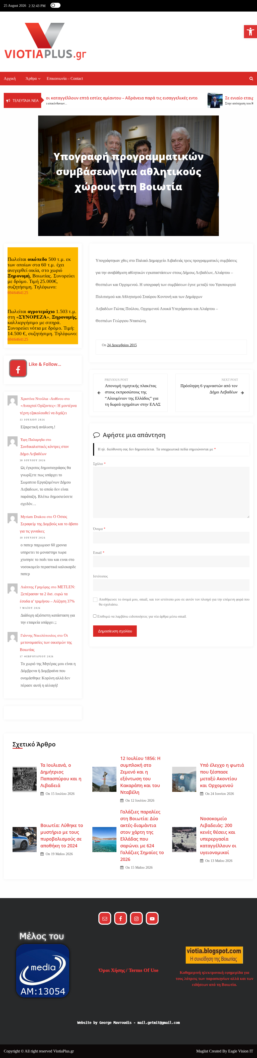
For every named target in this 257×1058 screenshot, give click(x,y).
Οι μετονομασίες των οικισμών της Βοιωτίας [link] (46, 642)
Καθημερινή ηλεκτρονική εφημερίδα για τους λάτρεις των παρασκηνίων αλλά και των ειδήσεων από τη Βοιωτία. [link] (214, 978)
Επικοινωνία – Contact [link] (65, 78)
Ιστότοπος (100, 576)
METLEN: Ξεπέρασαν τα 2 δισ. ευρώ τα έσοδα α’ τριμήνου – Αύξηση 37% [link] (47, 594)
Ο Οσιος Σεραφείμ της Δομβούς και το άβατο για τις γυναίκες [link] (49, 523)
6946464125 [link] (18, 292)
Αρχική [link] (10, 78)
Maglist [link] (202, 1051)
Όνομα (99, 529)
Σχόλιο (99, 464)
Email (98, 553)
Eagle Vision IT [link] (240, 1051)
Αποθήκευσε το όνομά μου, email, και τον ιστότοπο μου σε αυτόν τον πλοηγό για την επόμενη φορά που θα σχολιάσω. (174, 602)
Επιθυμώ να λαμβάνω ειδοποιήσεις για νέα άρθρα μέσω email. (142, 616)
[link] (250, 31)
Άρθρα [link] (31, 78)
